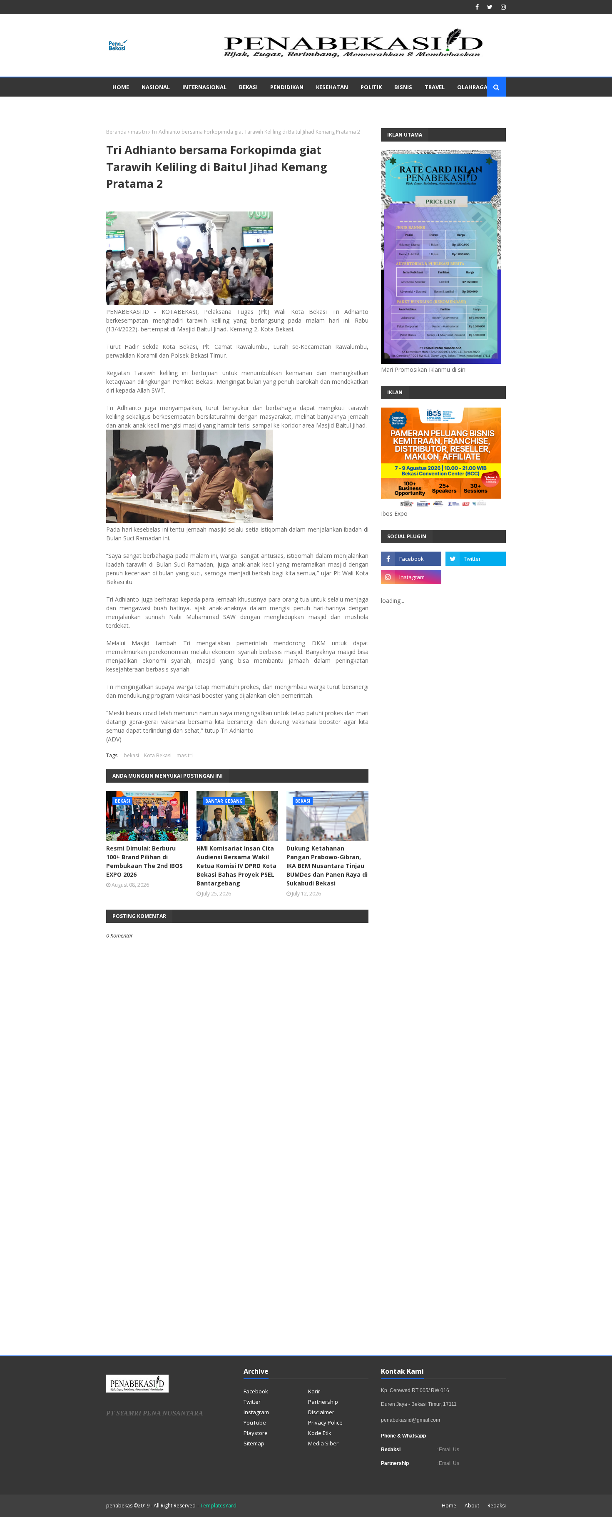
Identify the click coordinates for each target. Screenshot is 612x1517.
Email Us (448, 1449)
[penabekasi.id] (354, 58)
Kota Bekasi (158, 755)
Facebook (256, 1391)
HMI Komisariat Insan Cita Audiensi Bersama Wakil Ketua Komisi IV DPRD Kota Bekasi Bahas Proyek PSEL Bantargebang (236, 865)
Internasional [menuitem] (204, 87)
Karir (314, 1391)
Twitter (252, 1401)
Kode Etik (319, 1433)
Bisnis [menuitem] (403, 87)
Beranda (116, 131)
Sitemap (254, 1443)
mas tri (139, 131)
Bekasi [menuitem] (248, 87)
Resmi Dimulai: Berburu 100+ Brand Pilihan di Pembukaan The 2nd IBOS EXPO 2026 (144, 861)
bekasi (131, 755)
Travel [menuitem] (435, 87)
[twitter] (490, 7)
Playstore (256, 1433)
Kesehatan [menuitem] (332, 87)
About (472, 1505)
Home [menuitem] (120, 87)
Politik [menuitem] (371, 87)
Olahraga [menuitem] (472, 87)
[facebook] (477, 7)
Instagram (256, 1412)
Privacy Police (325, 1422)
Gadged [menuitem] (124, 106)
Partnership (323, 1401)
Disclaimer (321, 1412)
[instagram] (502, 7)
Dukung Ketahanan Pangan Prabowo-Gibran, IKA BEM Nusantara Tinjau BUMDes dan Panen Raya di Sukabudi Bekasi (327, 865)
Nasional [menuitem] (156, 87)
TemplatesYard (218, 1505)
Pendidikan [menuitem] (287, 87)
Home (449, 1505)
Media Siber (323, 1443)
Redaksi (497, 1505)
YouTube (255, 1422)
